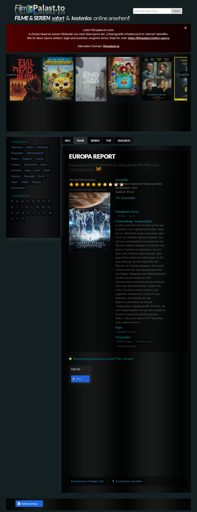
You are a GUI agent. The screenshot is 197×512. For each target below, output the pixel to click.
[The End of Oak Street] (91, 80)
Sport (14, 182)
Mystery (15, 176)
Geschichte (30, 164)
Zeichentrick (18, 187)
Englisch (124, 140)
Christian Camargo (127, 345)
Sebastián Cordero (127, 331)
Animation (42, 147)
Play (78, 378)
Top (108, 140)
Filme (80, 140)
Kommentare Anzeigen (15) (87, 481)
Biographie (17, 153)
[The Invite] (156, 79)
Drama (15, 158)
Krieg (28, 170)
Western (36, 182)
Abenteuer (17, 147)
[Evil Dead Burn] (25, 79)
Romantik (29, 176)
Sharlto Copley (124, 341)
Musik (47, 170)
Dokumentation (35, 153)
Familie (40, 158)
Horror (43, 164)
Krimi (37, 170)
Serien (95, 140)
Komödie (16, 170)
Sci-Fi (132, 215)
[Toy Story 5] (124, 76)
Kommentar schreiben (128, 481)
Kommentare (128, 197)
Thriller (121, 215)
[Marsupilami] (58, 79)
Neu (67, 140)
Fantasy (15, 164)
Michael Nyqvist (144, 341)
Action (29, 147)
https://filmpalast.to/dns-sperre (148, 38)
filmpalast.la (111, 46)
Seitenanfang (29, 503)
